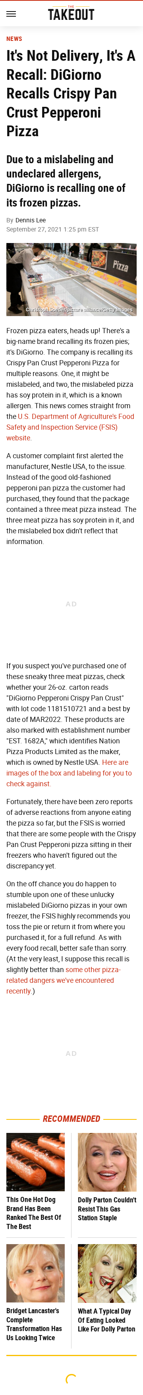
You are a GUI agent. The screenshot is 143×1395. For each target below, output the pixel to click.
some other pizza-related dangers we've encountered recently (63, 980)
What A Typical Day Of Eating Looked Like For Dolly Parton (106, 1320)
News (14, 39)
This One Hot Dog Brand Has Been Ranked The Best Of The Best (33, 1213)
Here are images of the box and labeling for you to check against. (69, 773)
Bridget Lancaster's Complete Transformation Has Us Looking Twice (34, 1324)
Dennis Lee (30, 220)
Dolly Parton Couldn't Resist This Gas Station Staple (107, 1209)
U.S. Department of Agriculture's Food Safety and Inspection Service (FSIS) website (70, 427)
